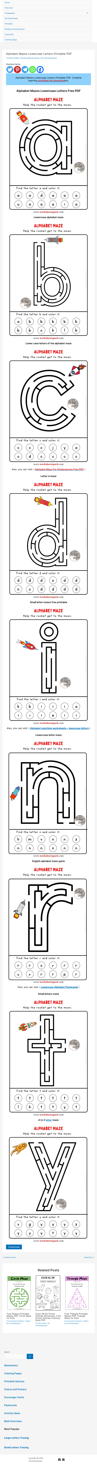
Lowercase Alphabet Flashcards (59, 987)
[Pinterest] (17, 69)
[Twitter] (9, 69)
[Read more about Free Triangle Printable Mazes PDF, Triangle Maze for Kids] (77, 1293)
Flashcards (9, 34)
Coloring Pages (11, 40)
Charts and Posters (15, 1389)
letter (49, 1120)
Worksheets (11, 1365)
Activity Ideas (12, 1413)
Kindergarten (10, 13)
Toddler (27, 1321)
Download (14, 1247)
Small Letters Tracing (16, 1447)
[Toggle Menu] (87, 13)
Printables (9, 24)
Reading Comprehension (15, 29)
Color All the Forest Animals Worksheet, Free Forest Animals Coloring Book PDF (48, 1317)
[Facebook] (40, 69)
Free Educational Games (29, 58)
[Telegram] (25, 69)
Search (7, 1352)
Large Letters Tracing (16, 1437)
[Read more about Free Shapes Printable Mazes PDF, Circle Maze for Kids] (20, 1293)
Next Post (89, 1257)
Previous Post (9, 1257)
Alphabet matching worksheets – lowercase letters (59, 728)
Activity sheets (13, 58)
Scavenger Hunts (14, 1397)
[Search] (30, 1356)
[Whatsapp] (32, 69)
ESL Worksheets (11, 18)
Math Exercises (13, 1421)
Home (7, 2)
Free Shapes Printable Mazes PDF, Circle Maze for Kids (19, 1315)
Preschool (9, 8)
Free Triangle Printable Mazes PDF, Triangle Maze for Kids (76, 1315)
